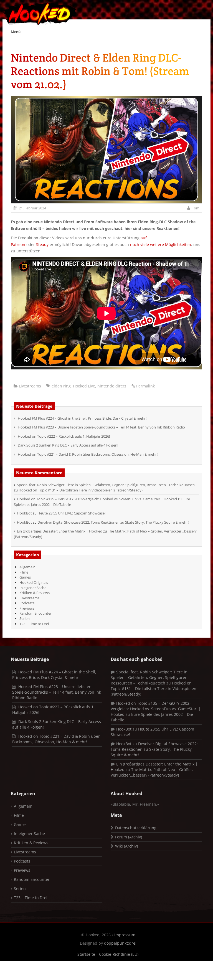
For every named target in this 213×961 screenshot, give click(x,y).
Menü (16, 31)
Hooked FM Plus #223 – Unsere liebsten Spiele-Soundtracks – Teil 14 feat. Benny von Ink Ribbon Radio (101, 427)
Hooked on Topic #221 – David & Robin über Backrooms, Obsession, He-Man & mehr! (88, 454)
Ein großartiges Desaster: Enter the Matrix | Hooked (59, 531)
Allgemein (27, 566)
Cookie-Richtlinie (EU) (118, 954)
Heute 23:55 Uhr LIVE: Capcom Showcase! (71, 513)
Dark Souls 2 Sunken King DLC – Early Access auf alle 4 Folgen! (68, 445)
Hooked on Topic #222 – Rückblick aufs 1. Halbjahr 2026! (64, 436)
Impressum (124, 934)
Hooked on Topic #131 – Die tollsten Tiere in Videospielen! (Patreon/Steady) (81, 490)
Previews (26, 608)
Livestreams (30, 386)
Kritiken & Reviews (34, 592)
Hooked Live (84, 386)
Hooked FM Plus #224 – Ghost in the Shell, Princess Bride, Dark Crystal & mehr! (82, 418)
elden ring (61, 386)
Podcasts (26, 602)
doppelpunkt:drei (120, 943)
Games (25, 577)
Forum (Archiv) (128, 837)
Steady (42, 244)
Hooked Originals (33, 582)
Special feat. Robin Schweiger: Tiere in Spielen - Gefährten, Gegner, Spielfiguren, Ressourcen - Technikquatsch (106, 484)
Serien (24, 618)
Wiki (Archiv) (126, 846)
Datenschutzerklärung (135, 827)
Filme (23, 572)
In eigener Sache (32, 587)
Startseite (86, 954)
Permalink (145, 386)
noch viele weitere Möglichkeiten (160, 244)
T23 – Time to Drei (34, 623)
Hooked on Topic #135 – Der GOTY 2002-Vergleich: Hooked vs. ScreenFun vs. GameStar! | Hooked (97, 498)
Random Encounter (35, 613)
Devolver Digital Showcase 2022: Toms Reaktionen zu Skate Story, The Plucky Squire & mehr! (113, 522)
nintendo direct (111, 386)
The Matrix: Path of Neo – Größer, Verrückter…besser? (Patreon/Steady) (152, 772)
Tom (195, 208)
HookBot (24, 513)
